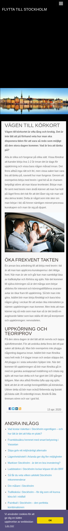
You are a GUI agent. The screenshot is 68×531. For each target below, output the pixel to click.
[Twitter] (13, 408)
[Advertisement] (34, 52)
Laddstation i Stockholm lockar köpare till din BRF (36, 469)
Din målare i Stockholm (21, 486)
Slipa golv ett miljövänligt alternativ (27, 450)
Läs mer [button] (9, 526)
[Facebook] (10, 408)
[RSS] (20, 408)
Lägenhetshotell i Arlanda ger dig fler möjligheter (35, 456)
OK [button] (50, 520)
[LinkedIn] (16, 408)
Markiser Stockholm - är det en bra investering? (34, 463)
